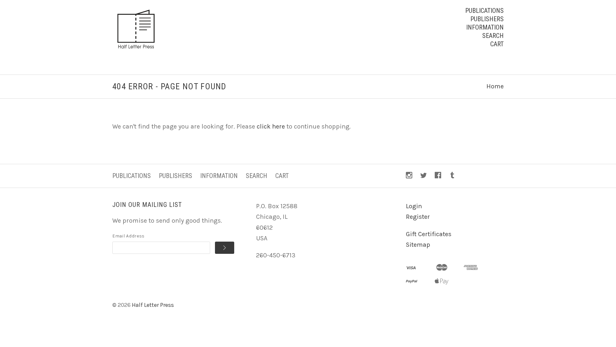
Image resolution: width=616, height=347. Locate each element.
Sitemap (418, 244)
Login (414, 206)
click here (271, 126)
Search (493, 36)
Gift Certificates (428, 234)
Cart (497, 44)
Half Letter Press (153, 304)
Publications (484, 10)
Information (485, 27)
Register (418, 216)
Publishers (487, 19)
